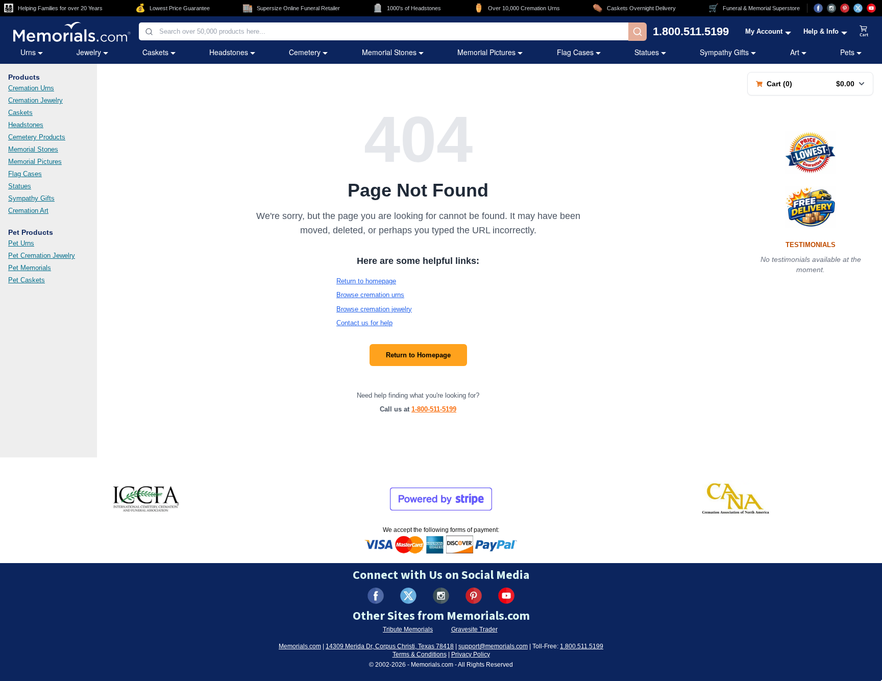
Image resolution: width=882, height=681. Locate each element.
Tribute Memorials (408, 629)
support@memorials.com (493, 646)
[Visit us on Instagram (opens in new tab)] (831, 8)
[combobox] (383, 31)
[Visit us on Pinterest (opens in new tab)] (844, 8)
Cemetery (305, 52)
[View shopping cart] (864, 32)
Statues (646, 52)
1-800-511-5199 (433, 409)
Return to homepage (366, 281)
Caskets (155, 52)
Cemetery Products (36, 137)
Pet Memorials (29, 268)
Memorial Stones (389, 52)
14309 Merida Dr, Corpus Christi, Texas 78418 (390, 646)
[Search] (637, 31)
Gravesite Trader (474, 629)
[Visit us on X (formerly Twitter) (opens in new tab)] (408, 596)
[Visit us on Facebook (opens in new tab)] (818, 8)
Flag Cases (575, 52)
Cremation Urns (31, 88)
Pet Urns (21, 243)
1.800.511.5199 (691, 31)
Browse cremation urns (370, 295)
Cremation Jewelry (35, 100)
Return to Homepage (418, 355)
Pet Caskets (26, 280)
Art (794, 52)
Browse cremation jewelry (374, 309)
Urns (28, 52)
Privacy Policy (470, 654)
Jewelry (89, 52)
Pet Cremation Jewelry (41, 255)
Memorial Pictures (486, 52)
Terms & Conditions (420, 654)
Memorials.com (300, 646)
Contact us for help (364, 323)
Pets (847, 52)
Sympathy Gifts (724, 52)
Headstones (228, 52)
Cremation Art (28, 210)
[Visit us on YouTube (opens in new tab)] (871, 8)
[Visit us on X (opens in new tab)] (858, 8)
